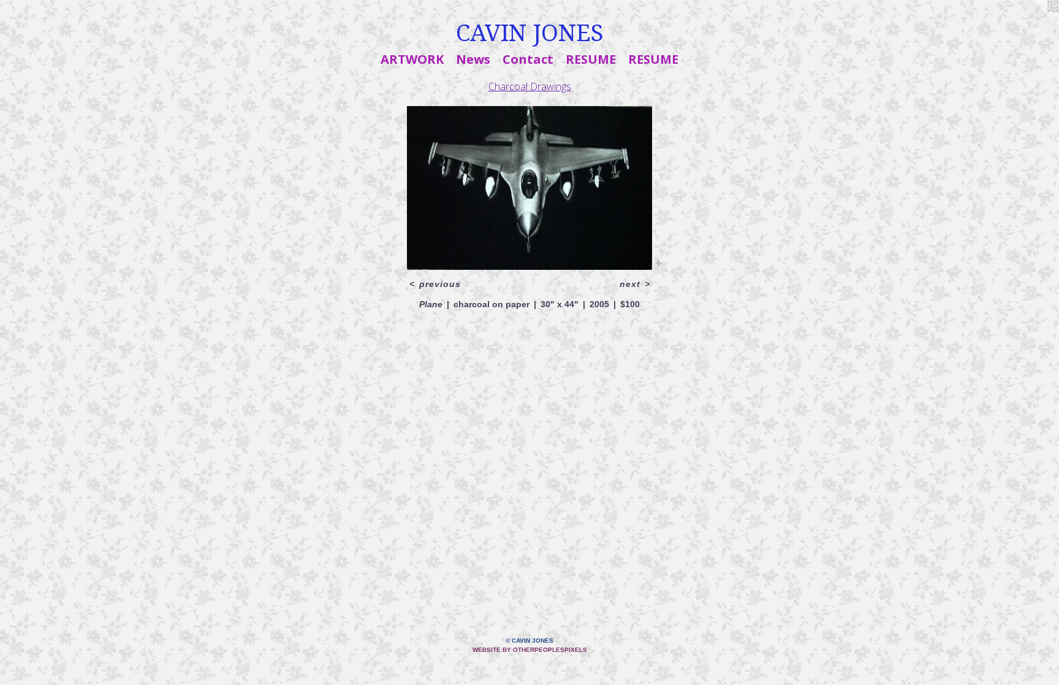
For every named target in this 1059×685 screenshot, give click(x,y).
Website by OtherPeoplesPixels (530, 649)
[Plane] (529, 188)
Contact (528, 59)
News (473, 59)
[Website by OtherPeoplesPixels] (1034, 24)
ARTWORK (412, 59)
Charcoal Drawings (529, 86)
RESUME (591, 59)
